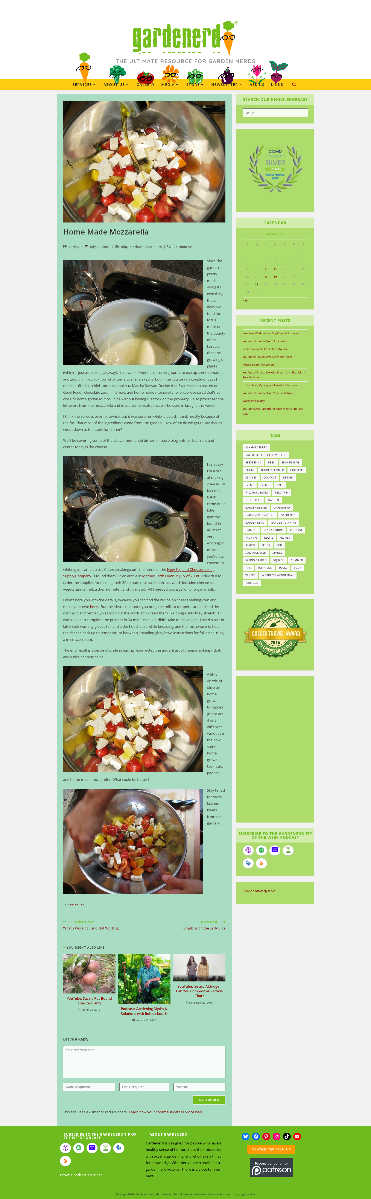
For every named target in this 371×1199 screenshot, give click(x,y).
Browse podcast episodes (259, 891)
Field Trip (281, 492)
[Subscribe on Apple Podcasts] (248, 850)
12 (275, 269)
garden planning (283, 522)
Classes (251, 477)
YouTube (251, 583)
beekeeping (253, 462)
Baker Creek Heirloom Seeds (265, 455)
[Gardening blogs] (275, 632)
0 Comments (183, 247)
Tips (81, 904)
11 (266, 269)
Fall (280, 485)
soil (279, 545)
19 (275, 277)
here (94, 606)
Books (249, 470)
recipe (74, 904)
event (249, 485)
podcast (296, 530)
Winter (250, 575)
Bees (271, 462)
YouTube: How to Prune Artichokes (265, 341)
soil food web (255, 553)
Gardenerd (282, 507)
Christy (74, 247)
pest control (273, 530)
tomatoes (265, 568)
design (288, 477)
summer (297, 560)
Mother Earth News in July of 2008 (170, 575)
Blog (124, 247)
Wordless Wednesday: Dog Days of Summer (270, 333)
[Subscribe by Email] (248, 863)
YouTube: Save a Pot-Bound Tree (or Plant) (89, 1001)
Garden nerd (254, 522)
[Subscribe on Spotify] (261, 850)
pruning (251, 537)
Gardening (289, 515)
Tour (297, 568)
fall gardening (256, 492)
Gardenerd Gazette (259, 515)
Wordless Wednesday (277, 575)
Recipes (285, 537)
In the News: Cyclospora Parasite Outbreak (270, 385)
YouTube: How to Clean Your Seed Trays (268, 393)
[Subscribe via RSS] (261, 863)
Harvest (251, 530)
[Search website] (294, 84)
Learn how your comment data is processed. (166, 1111)
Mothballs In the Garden (258, 365)
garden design (256, 507)
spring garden (256, 560)
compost (270, 477)
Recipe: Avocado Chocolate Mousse (265, 349)
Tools (283, 568)
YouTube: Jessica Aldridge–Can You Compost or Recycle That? (199, 991)
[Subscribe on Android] (288, 850)
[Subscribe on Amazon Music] (274, 850)
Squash (278, 560)
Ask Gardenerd (256, 447)
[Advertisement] (273, 750)
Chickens (296, 470)
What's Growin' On (147, 247)
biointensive (290, 462)
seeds (266, 545)
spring (277, 553)
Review (250, 545)
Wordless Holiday (254, 401)
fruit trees (253, 500)
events (265, 485)
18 (266, 277)
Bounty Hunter (272, 470)
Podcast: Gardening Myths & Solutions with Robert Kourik (144, 1011)
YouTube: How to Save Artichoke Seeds (267, 357)
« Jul (245, 300)
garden (273, 500)
